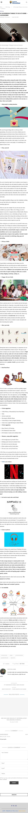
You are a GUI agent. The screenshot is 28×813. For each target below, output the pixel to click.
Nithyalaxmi (7, 17)
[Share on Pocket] (22, 663)
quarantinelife (4, 657)
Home (1, 7)
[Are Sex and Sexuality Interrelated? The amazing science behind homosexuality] (14, 707)
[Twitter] (13, 805)
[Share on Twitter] (14, 663)
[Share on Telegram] (20, 663)
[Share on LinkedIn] (17, 663)
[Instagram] (16, 805)
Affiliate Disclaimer (22, 810)
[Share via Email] (23, 663)
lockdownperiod (19, 655)
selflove (13, 657)
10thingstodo (4, 655)
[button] (1, 711)
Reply (26, 734)
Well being (8, 7)
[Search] (26, 2)
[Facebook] (11, 805)
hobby (11, 655)
